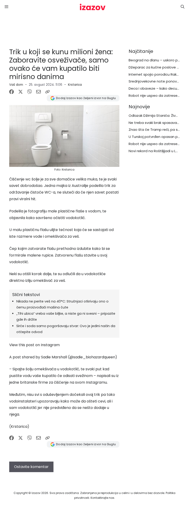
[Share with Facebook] (11, 91)
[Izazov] (93, 6)
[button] (182, 6)
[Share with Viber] (29, 91)
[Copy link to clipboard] (47, 91)
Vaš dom (16, 85)
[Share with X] (20, 91)
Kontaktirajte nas (102, 498)
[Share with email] (38, 91)
